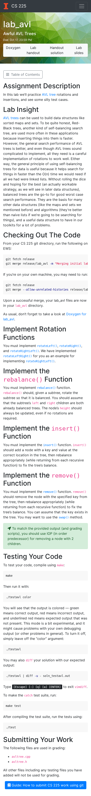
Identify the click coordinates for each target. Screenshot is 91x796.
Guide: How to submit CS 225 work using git (47, 785)
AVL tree (49, 94)
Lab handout (33, 50)
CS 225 (18, 6)
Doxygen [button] (13, 48)
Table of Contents (25, 74)
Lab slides (78, 50)
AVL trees (11, 118)
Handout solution (57, 50)
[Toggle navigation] (82, 6)
